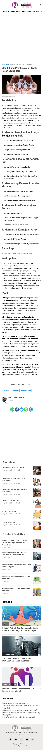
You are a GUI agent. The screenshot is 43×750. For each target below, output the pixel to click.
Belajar (6, 136)
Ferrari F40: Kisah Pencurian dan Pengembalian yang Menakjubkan (21, 713)
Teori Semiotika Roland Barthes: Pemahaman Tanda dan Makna (14, 554)
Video (23, 11)
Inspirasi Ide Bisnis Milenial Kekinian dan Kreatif (19, 710)
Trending (11, 11)
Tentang (26, 732)
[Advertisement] (21, 39)
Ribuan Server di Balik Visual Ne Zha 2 (16, 703)
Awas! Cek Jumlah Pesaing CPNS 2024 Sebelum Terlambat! (20, 706)
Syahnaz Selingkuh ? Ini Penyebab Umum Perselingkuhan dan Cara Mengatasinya (14, 542)
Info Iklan (21, 734)
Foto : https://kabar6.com (8, 96)
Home (5, 11)
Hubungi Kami (33, 732)
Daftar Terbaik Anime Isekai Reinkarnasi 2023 (18, 717)
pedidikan (15, 390)
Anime (18, 11)
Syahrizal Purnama (16, 397)
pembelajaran (26, 390)
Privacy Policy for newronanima (14, 732)
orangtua (6, 390)
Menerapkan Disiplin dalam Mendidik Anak (17, 253)
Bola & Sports (37, 11)
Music (29, 11)
